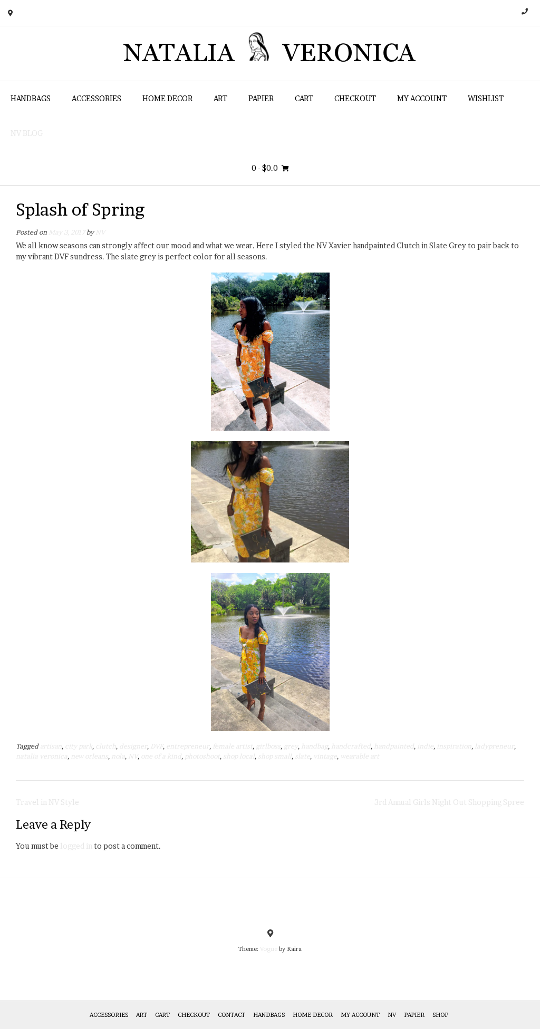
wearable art (359, 756)
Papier (261, 98)
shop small (275, 756)
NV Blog (27, 133)
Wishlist (486, 98)
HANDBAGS (31, 98)
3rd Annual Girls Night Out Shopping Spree (449, 802)
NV (100, 232)
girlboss (268, 746)
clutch (105, 746)
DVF (156, 746)
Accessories (96, 98)
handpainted (394, 746)
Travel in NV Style (47, 802)
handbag (314, 746)
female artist (233, 746)
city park (78, 746)
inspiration (454, 746)
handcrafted (351, 746)
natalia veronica (42, 756)
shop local (239, 756)
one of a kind (161, 756)
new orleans (89, 756)
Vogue (268, 949)
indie (425, 746)
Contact (231, 1014)
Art (220, 98)
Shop (440, 1014)
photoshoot (202, 756)
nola (118, 756)
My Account (422, 98)
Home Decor (167, 98)
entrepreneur (187, 746)
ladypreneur (494, 746)
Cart (304, 98)
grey (291, 746)
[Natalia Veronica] (270, 53)
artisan (51, 746)
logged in (76, 845)
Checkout (355, 98)
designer (133, 746)
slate (302, 756)
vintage (325, 756)
